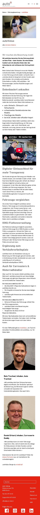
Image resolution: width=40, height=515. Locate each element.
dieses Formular (7, 457)
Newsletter (33, 488)
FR (32, 4)
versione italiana (10, 45)
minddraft (19, 464)
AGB (31, 502)
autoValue (25, 12)
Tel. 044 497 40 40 (7, 494)
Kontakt (32, 491)
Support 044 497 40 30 (9, 497)
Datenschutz (33, 495)
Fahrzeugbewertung (14, 12)
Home (4, 12)
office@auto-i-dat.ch (8, 501)
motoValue (23, 328)
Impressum (33, 498)
